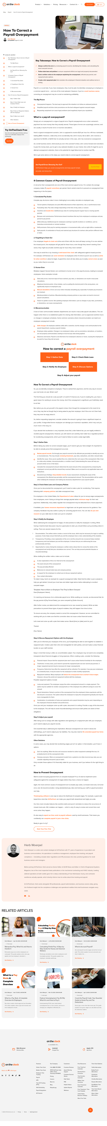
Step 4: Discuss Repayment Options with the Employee (19, 111)
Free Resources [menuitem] (82, 1064)
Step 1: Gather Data (15, 98)
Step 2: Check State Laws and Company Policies (18, 103)
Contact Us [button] (73, 4)
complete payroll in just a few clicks (56, 818)
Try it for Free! (95, 167)
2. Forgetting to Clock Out (17, 84)
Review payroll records (44, 453)
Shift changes (41, 326)
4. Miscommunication (15, 91)
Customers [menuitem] (67, 1064)
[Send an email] (25, 896)
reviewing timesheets (66, 456)
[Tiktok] (16, 1075)
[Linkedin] (3, 1075)
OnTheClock (52, 799)
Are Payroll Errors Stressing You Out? (18, 71)
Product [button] (37, 4)
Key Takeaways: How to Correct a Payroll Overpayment (18, 58)
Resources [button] (63, 4)
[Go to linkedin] (28, 896)
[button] (81, 4)
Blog (4, 12)
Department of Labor (67, 496)
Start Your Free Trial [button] (44, 829)
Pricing (55, 4)
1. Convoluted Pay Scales (16, 80)
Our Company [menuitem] (54, 1064)
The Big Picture (14, 63)
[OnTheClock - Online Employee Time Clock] (11, 4)
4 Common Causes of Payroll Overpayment (15, 76)
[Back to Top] (90, 1110)
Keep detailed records (59, 475)
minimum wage (84, 499)
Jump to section (10, 55)
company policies (49, 491)
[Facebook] (6, 1075)
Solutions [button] (47, 4)
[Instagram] (9, 1075)
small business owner (92, 91)
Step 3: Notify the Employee (17, 107)
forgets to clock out (50, 241)
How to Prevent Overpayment (16, 123)
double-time (50, 211)
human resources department (55, 507)
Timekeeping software (41, 796)
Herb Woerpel (11, 39)
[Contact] (19, 1075)
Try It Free (9, 141)
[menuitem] (42, 1064)
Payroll (9, 12)
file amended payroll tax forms (93, 732)
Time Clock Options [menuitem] (97, 1064)
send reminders (59, 256)
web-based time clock (66, 252)
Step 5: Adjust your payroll (17, 116)
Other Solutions (14, 120)
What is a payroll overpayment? (16, 67)
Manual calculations (43, 290)
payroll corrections (53, 188)
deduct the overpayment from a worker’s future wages (81, 675)
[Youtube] (12, 1075)
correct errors (92, 259)
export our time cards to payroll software (58, 815)
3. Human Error (14, 88)
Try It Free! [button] (90, 4)
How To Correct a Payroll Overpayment (18, 95)
